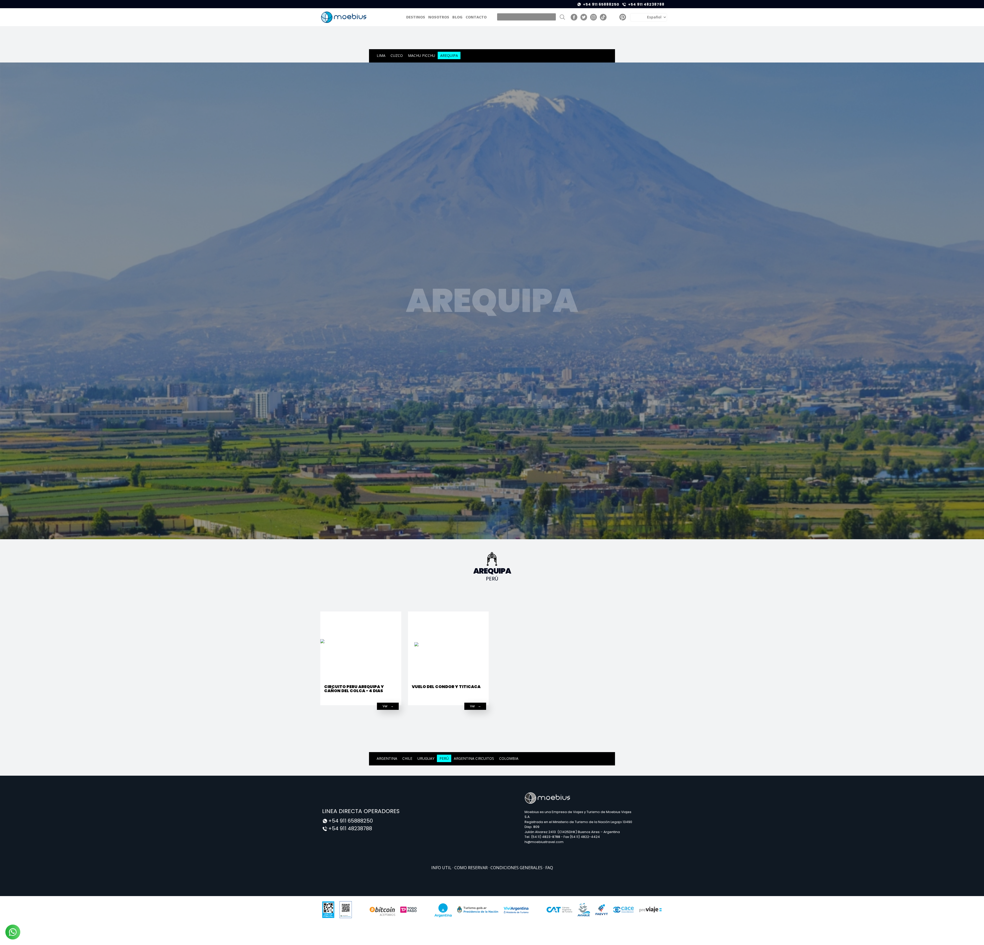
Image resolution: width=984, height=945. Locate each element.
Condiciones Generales (517, 867)
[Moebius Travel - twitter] (584, 17)
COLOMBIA (508, 758)
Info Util (442, 867)
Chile (407, 758)
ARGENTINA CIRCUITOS (474, 758)
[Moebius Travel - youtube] (613, 17)
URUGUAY (425, 758)
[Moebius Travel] (344, 17)
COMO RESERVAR (471, 867)
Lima (381, 55)
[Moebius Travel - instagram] (593, 17)
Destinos (415, 17)
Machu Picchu (421, 55)
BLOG (457, 17)
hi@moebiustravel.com (544, 841)
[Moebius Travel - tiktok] (603, 17)
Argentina (387, 758)
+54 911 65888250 (601, 4)
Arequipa (449, 55)
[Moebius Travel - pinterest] (623, 17)
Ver (385, 706)
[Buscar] (562, 17)
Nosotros (438, 17)
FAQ (549, 867)
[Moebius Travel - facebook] (574, 17)
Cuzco (397, 55)
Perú (444, 758)
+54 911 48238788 (646, 4)
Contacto (476, 17)
